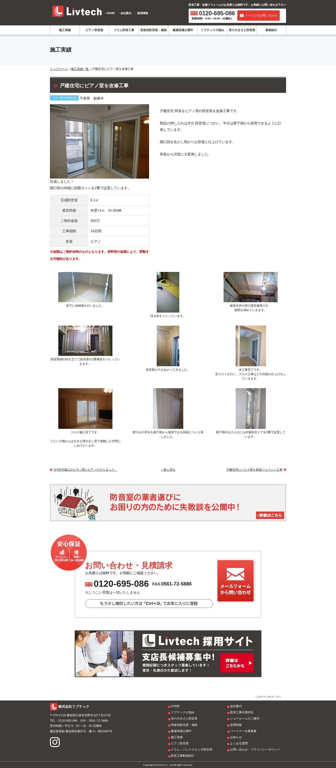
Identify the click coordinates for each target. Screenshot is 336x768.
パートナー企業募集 (243, 731)
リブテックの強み (212, 30)
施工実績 (65, 30)
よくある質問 (239, 743)
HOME (111, 13)
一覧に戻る (168, 469)
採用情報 (142, 13)
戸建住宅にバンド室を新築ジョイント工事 (254, 469)
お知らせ (236, 737)
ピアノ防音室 (94, 30)
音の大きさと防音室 (242, 30)
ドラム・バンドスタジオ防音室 (191, 749)
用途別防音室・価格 (153, 30)
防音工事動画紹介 (183, 755)
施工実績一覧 (80, 69)
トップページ (59, 69)
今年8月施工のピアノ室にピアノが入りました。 (85, 469)
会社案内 (126, 13)
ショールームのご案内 (245, 718)
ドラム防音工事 (124, 30)
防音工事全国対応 (242, 712)
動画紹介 (271, 30)
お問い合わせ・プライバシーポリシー (255, 749)
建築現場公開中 (183, 30)
